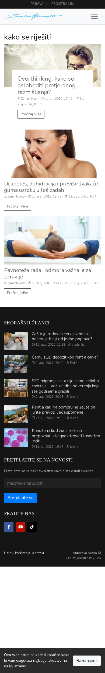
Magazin (14, 135)
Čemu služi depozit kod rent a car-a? (65, 357)
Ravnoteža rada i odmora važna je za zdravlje (47, 273)
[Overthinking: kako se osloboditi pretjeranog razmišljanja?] (52, 65)
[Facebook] (8, 527)
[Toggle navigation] (94, 16)
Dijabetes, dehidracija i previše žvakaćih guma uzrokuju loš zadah (52, 187)
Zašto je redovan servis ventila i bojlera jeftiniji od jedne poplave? (62, 336)
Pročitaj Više (30, 114)
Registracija (63, 4)
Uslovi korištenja (17, 553)
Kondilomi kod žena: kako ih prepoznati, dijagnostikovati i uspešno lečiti (66, 436)
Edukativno (16, 49)
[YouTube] (20, 527)
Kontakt (38, 553)
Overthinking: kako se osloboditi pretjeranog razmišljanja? (47, 85)
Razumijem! (86, 661)
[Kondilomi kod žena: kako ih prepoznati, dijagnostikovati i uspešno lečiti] (16, 437)
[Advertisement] (52, 619)
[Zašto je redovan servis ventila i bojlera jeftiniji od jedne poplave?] (16, 341)
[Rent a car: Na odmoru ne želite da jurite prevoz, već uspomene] (16, 414)
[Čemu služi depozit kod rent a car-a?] (16, 364)
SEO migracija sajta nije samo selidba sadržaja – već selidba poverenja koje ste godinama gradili (66, 386)
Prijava (37, 4)
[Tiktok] (32, 527)
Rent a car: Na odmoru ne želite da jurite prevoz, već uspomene (63, 409)
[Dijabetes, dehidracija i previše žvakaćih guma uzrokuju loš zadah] (52, 154)
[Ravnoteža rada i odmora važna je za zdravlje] (52, 240)
